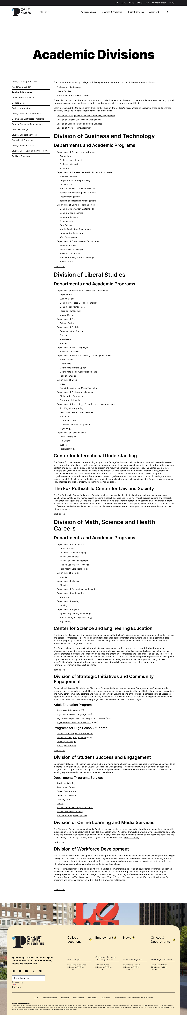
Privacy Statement (78, 997)
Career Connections (66, 791)
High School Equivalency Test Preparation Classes (81, 718)
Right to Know (92, 997)
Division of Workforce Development (74, 128)
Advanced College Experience (71, 737)
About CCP (154, 12)
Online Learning (131, 837)
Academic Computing (128, 832)
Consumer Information (50, 997)
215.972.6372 (128, 969)
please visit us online (85, 665)
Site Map (36, 997)
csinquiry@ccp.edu (116, 880)
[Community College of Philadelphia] (21, 12)
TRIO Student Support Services (72, 815)
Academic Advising (66, 783)
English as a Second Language (71, 714)
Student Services (135, 12)
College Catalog (135, 3)
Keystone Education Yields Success (74, 722)
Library (60, 803)
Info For (43, 12)
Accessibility (65, 997)
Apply (123, 3)
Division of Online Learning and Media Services (79, 123)
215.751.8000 (72, 969)
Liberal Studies (64, 91)
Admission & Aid (88, 12)
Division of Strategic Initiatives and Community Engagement (86, 115)
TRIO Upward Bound (66, 745)
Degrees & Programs (112, 12)
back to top (59, 266)
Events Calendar (159, 3)
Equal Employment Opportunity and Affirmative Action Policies (58, 1009)
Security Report (105, 997)
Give (147, 3)
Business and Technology (69, 87)
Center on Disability (66, 795)
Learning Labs (63, 799)
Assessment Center (66, 787)
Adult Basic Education (67, 710)
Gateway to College (66, 741)
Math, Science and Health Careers (73, 95)
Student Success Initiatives (70, 811)
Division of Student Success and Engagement (79, 119)
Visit (116, 3)
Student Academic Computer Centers (75, 807)
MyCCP (172, 3)
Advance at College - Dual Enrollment (75, 733)
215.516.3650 (100, 969)
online (113, 482)
